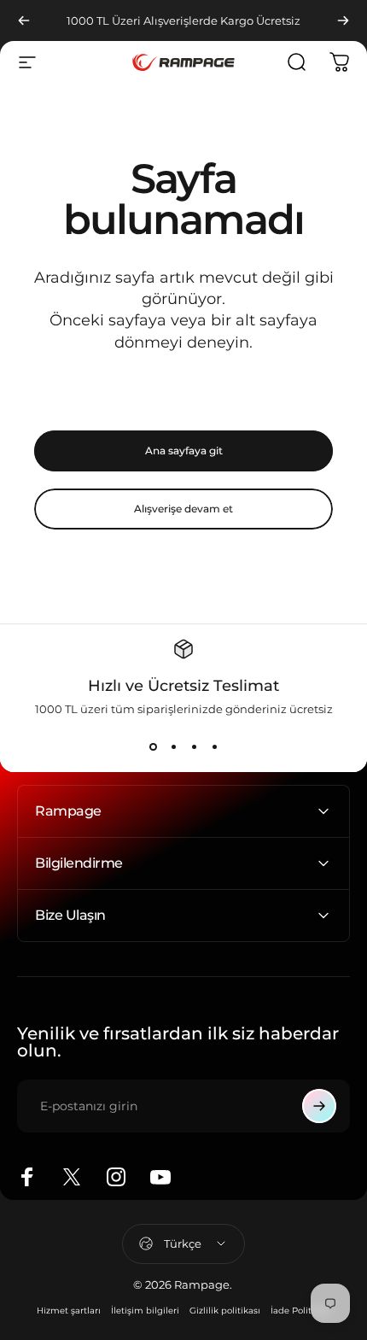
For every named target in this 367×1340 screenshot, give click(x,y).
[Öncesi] (24, 20)
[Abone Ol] (319, 1106)
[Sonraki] (343, 20)
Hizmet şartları (69, 1310)
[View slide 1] (153, 746)
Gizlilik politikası (224, 1310)
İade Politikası (301, 1310)
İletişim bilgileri (145, 1310)
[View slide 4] (214, 746)
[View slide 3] (194, 746)
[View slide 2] (173, 746)
